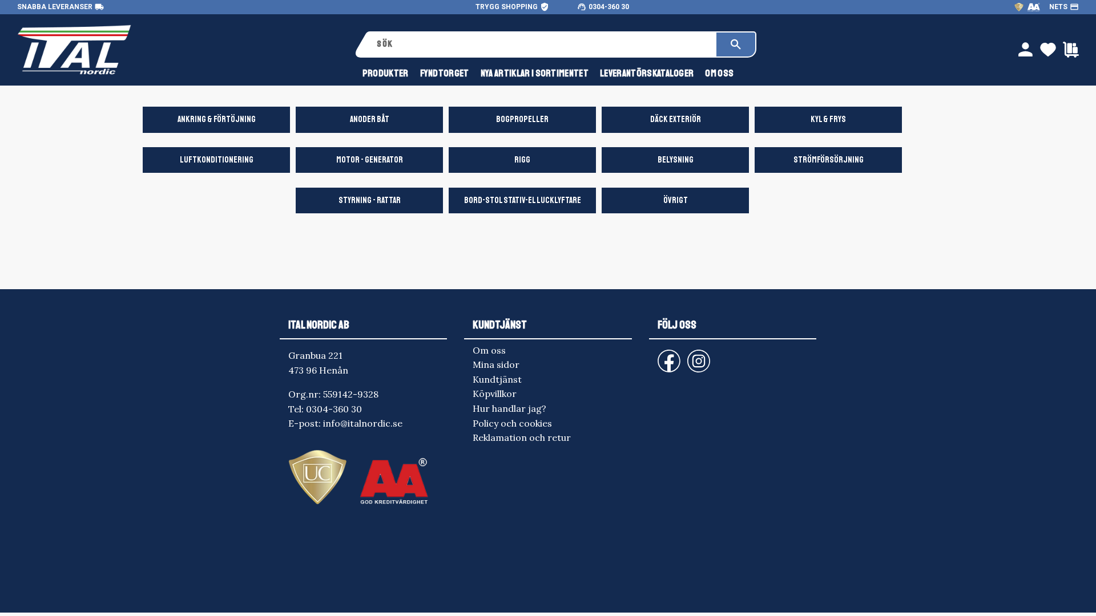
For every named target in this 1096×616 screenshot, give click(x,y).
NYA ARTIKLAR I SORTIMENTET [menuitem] (535, 73)
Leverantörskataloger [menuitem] (647, 73)
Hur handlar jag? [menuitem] (509, 408)
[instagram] (666, 355)
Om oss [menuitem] (719, 73)
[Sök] (735, 44)
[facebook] (660, 355)
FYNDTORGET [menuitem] (444, 73)
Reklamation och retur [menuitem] (522, 437)
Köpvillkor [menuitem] (495, 393)
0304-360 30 (609, 7)
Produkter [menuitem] (385, 73)
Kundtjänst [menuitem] (497, 379)
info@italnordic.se (362, 423)
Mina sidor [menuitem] (496, 364)
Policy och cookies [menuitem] (512, 423)
